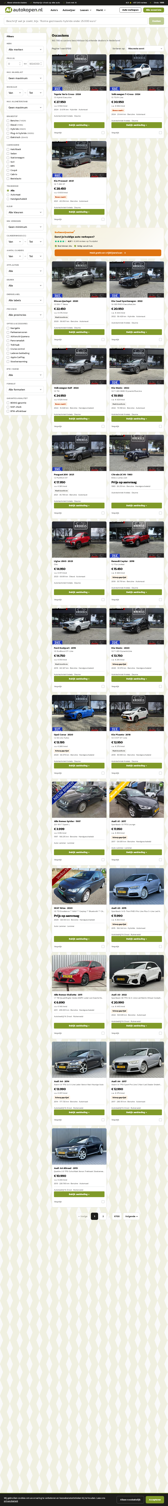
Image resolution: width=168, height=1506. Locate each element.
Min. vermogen (14, 221)
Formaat (11, 383)
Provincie (12, 309)
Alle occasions (153, 10)
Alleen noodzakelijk (130, 1499)
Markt (99, 10)
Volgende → (131, 1216)
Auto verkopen (130, 10)
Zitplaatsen (13, 265)
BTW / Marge (13, 369)
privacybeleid (11, 1501)
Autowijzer (69, 10)
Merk (9, 43)
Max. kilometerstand (17, 101)
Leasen (84, 10)
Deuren (10, 279)
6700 (117, 1216)
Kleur (10, 206)
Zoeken (156, 21)
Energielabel (13, 294)
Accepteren (155, 1499)
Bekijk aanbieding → (79, 125)
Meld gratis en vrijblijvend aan (106, 253)
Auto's (54, 10)
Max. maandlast (15, 72)
